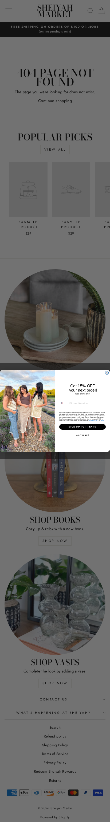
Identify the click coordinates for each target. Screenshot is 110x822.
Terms (102, 420)
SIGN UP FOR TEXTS (82, 427)
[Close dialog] (107, 373)
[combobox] (63, 403)
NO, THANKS (82, 435)
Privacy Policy (93, 420)
